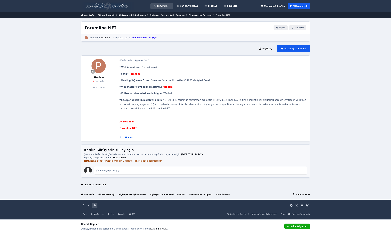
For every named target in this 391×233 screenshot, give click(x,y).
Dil (84, 214)
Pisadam (105, 37)
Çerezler (121, 214)
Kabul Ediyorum (299, 226)
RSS (133, 214)
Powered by (295, 214)
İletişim (111, 214)
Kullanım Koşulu (158, 228)
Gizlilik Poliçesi (97, 214)
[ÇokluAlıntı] (120, 137)
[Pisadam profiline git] (86, 37)
